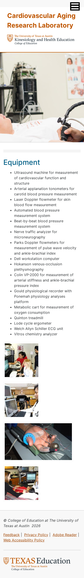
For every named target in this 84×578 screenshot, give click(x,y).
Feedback (11, 534)
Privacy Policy (36, 534)
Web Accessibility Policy (24, 540)
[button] (75, 6)
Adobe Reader (65, 534)
